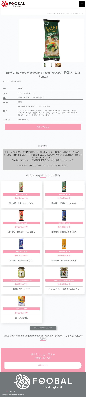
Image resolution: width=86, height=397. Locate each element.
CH (15, 391)
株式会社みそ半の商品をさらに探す (43, 328)
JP (7, 391)
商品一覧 (53, 13)
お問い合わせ (43, 365)
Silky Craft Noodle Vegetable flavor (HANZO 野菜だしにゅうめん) (70, 13)
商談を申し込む (43, 126)
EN (11, 391)
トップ (48, 13)
